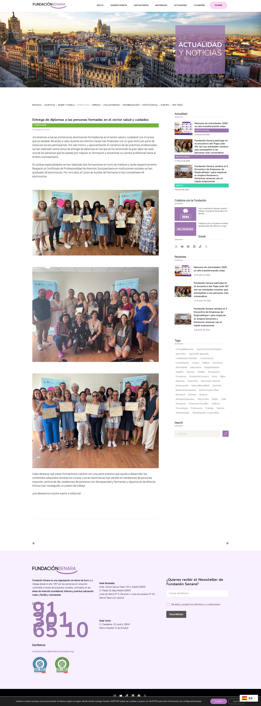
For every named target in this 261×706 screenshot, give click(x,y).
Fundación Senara (199, 376)
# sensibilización (185, 349)
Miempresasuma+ (185, 399)
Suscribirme (176, 614)
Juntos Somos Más (208, 390)
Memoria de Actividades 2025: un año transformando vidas (211, 125)
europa (190, 372)
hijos (223, 376)
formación (214, 372)
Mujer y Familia (66, 105)
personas (181, 403)
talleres (215, 403)
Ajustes (236, 701)
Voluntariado (111, 105)
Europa (165, 105)
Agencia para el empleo (209, 349)
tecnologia (182, 408)
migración (203, 399)
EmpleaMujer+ (212, 367)
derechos (218, 362)
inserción (193, 381)
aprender (181, 353)
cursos (195, 362)
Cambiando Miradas (186, 358)
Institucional (150, 105)
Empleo (96, 105)
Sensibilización (131, 105)
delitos (205, 362)
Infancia (37, 105)
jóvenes (192, 394)
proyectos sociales (198, 403)
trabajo (209, 408)
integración (182, 385)
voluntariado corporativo (205, 412)
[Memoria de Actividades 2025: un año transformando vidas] (183, 133)
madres (203, 394)
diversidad (181, 367)
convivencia (182, 362)
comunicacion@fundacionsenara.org (53, 651)
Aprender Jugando (199, 353)
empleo (180, 372)
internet (216, 385)
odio (223, 399)
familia (201, 372)
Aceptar (218, 701)
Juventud (49, 105)
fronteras (181, 376)
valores (220, 408)
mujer (215, 399)
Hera (214, 376)
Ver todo (177, 105)
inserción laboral (210, 381)
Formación (83, 105)
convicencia (206, 358)
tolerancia (196, 408)
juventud (180, 394)
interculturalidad (200, 385)
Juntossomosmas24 (186, 390)
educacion (195, 367)
